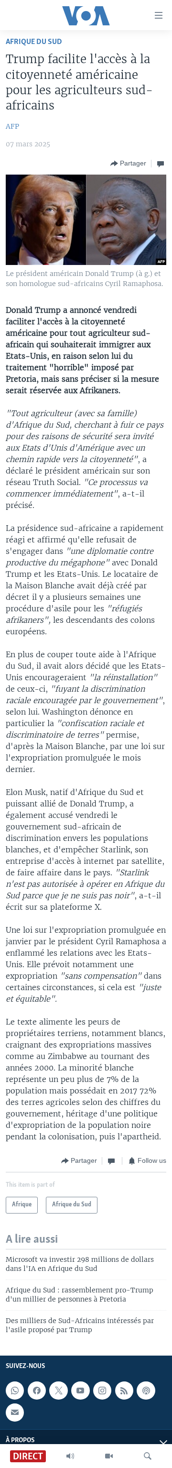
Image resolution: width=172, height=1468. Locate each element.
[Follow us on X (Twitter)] (58, 1390)
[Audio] (70, 1456)
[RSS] (124, 1390)
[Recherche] (147, 1456)
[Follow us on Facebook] (37, 1390)
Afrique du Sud (34, 42)
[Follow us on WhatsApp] (15, 1390)
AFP (12, 126)
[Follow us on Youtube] (80, 1390)
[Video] (109, 1456)
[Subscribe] (15, 1412)
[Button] (128, 163)
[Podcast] (146, 1390)
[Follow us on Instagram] (102, 1390)
